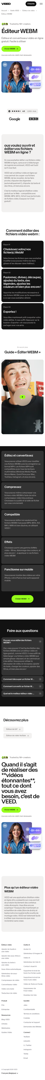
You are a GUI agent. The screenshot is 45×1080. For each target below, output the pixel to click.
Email (26, 1058)
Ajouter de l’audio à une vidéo (8, 950)
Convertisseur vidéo (9, 984)
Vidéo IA (27, 958)
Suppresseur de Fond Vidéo (30, 989)
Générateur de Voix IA (32, 962)
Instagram (28, 1049)
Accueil (4, 11)
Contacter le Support (32, 1022)
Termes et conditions (31, 1014)
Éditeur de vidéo (28, 11)
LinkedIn (27, 1041)
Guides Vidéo (6, 1032)
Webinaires (5, 1028)
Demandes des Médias (32, 1027)
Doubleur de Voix (30, 995)
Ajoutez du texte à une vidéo (8, 963)
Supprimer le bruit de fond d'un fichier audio (32, 972)
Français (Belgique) (8, 1073)
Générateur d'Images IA (33, 953)
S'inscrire (30, 4)
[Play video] (22, 397)
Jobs (25, 1005)
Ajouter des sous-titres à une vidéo (10, 957)
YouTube (27, 1037)
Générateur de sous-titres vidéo (9, 974)
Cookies (27, 1018)
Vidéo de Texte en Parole (33, 984)
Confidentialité (29, 1009)
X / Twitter (27, 1045)
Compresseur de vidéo (10, 980)
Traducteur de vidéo (9, 993)
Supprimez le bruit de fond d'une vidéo (32, 978)
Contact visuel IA (30, 966)
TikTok (26, 1054)
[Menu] (41, 3)
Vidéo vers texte (7, 989)
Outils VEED (14, 11)
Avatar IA (27, 949)
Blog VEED (5, 1019)
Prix (2, 1005)
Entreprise (5, 1009)
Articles (4, 1024)
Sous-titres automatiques (11, 969)
